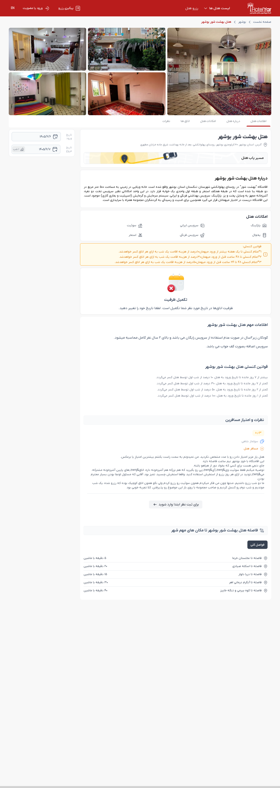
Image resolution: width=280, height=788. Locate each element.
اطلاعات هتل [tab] (258, 121)
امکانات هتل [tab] (208, 121)
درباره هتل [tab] (233, 121)
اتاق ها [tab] (185, 121)
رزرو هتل (191, 8)
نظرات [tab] (166, 121)
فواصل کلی (257, 545)
